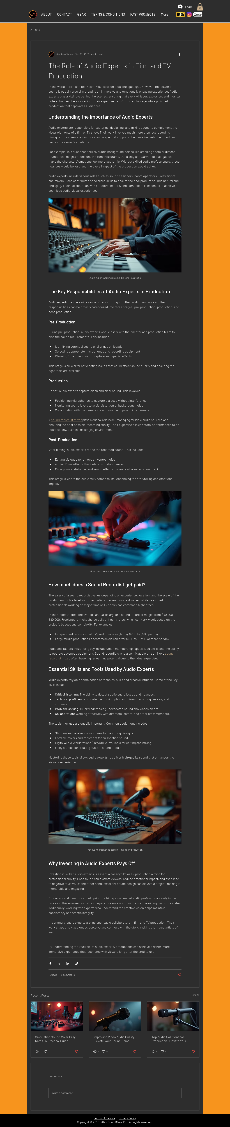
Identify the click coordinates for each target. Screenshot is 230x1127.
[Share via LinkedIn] (68, 963)
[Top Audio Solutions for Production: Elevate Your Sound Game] (173, 1016)
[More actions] (179, 54)
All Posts (35, 29)
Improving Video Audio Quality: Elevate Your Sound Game (114, 1039)
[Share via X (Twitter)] (59, 963)
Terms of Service (104, 1118)
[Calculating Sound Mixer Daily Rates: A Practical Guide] (57, 1016)
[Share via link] (76, 963)
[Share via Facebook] (50, 963)
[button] (200, 7)
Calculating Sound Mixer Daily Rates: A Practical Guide (55, 1039)
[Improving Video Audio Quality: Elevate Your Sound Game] (115, 1016)
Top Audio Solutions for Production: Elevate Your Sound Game (169, 1039)
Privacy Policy (127, 1118)
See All (195, 994)
